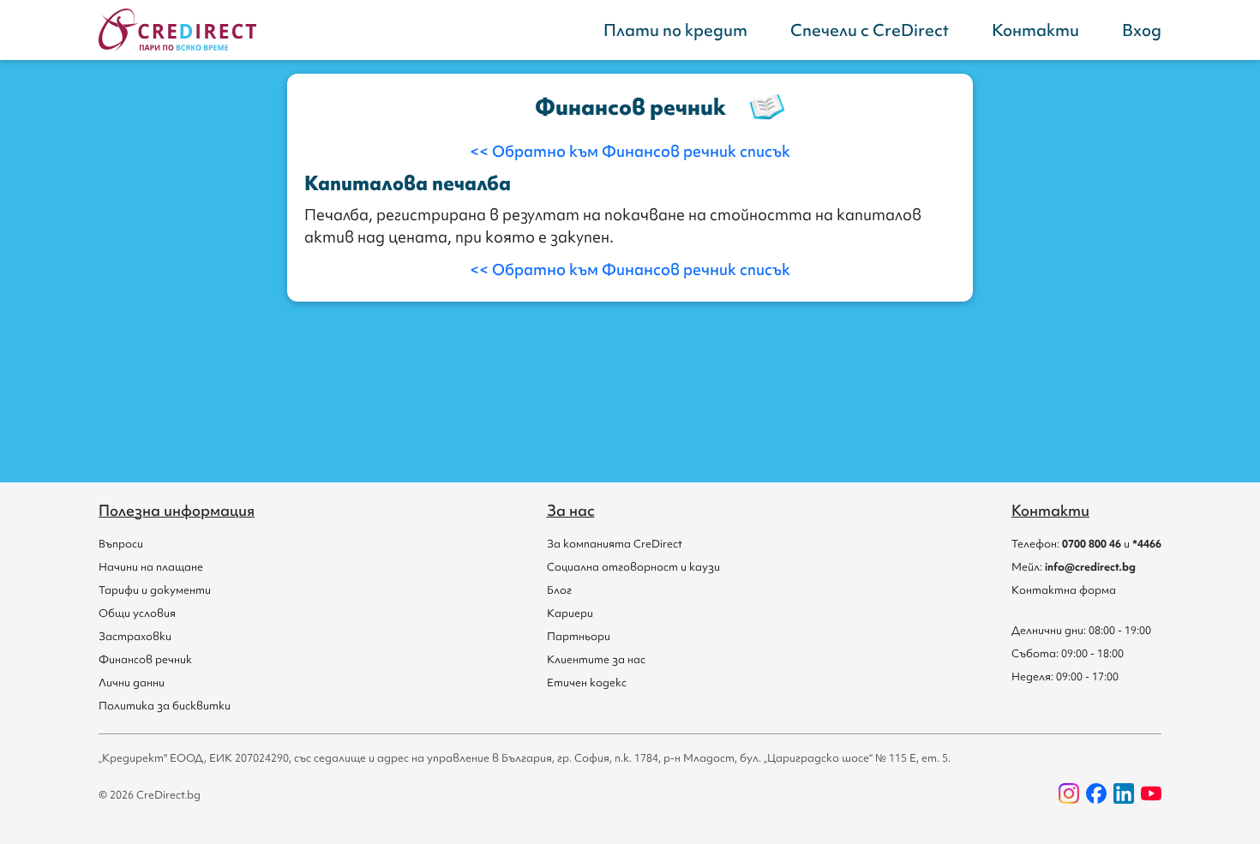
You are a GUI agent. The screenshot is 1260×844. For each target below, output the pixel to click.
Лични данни (132, 682)
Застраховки (135, 636)
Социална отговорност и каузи (633, 567)
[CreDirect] (177, 30)
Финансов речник (145, 659)
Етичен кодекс (587, 682)
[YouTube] (1151, 793)
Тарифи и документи (155, 590)
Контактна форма (1063, 590)
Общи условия (137, 613)
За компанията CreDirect (614, 543)
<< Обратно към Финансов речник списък (630, 151)
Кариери (570, 613)
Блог (559, 590)
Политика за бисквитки (165, 705)
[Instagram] (1069, 793)
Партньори (578, 636)
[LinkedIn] (1123, 793)
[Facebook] (1096, 793)
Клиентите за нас (596, 659)
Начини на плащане (151, 567)
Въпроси (121, 543)
